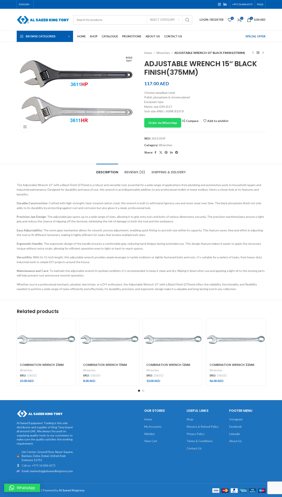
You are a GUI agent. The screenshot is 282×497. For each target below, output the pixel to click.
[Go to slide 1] (139, 391)
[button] (22, 488)
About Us (235, 441)
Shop (190, 419)
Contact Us (194, 448)
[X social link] (160, 152)
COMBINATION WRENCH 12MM (168, 365)
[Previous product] (252, 52)
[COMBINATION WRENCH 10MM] (109, 339)
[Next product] (263, 52)
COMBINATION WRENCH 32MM (232, 365)
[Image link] (40, 413)
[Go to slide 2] (143, 391)
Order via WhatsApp (162, 122)
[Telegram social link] (176, 152)
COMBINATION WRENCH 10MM (105, 365)
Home (148, 53)
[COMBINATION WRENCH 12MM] (172, 339)
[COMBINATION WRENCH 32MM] (236, 339)
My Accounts (153, 426)
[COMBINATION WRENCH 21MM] (46, 339)
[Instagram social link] (219, 4)
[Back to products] (258, 52)
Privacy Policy (195, 434)
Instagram (236, 419)
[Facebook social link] (155, 152)
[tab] (107, 170)
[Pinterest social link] (166, 152)
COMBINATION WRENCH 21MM (42, 365)
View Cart (150, 441)
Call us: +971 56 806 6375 (39, 465)
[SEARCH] (187, 20)
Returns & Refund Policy (203, 426)
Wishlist (149, 434)
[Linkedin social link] (225, 4)
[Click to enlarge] (25, 127)
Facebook (235, 426)
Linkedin (234, 434)
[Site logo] (43, 19)
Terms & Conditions (200, 441)
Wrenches (163, 53)
